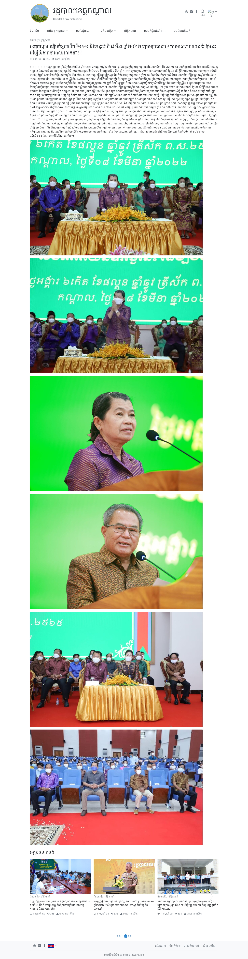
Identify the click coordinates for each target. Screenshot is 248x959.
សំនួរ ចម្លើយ (209, 945)
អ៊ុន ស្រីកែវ (65, 59)
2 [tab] (122, 936)
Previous (37, 895)
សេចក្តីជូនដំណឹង (153, 30)
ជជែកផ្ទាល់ (160, 945)
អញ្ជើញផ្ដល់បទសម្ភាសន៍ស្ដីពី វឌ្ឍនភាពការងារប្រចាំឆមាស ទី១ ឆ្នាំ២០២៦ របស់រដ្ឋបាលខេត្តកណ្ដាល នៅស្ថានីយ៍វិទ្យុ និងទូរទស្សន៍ (60, 904)
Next (211, 895)
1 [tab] (118, 936)
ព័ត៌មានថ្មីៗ (107, 30)
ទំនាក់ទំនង (174, 945)
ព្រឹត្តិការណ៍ (130, 30)
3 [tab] (125, 936)
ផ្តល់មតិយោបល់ (192, 945)
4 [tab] (129, 936)
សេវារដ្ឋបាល (82, 30)
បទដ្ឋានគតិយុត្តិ (182, 30)
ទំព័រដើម (34, 30)
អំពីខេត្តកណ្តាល (56, 30)
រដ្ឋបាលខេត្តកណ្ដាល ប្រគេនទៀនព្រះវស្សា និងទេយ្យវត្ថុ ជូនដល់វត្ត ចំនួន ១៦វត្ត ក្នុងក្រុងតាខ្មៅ (187, 903)
